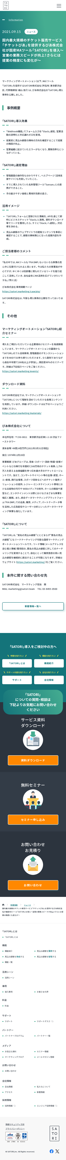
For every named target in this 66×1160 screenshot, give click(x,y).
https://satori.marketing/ (31, 562)
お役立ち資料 (10, 1051)
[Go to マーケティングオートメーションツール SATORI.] (3, 905)
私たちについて (43, 1086)
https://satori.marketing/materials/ (21, 413)
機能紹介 (49, 663)
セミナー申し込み (33, 820)
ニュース (31, 31)
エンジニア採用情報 (45, 1105)
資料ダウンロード (33, 760)
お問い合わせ (33, 885)
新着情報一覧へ (33, 606)
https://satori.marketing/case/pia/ (21, 291)
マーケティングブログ (14, 1056)
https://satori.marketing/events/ (20, 371)
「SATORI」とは (17, 663)
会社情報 (49, 679)
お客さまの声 (42, 991)
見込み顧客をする (46, 951)
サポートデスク (43, 1021)
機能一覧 (8, 962)
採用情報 (8, 1105)
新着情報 (41, 1092)
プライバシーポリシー (15, 1128)
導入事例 (8, 991)
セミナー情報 (42, 1051)
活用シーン (9, 977)
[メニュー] (59, 6)
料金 (7, 1005)
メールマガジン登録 (45, 1056)
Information (16, 20)
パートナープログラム (14, 1035)
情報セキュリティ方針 (15, 1124)
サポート (17, 679)
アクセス (8, 1092)
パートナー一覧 (43, 1035)
